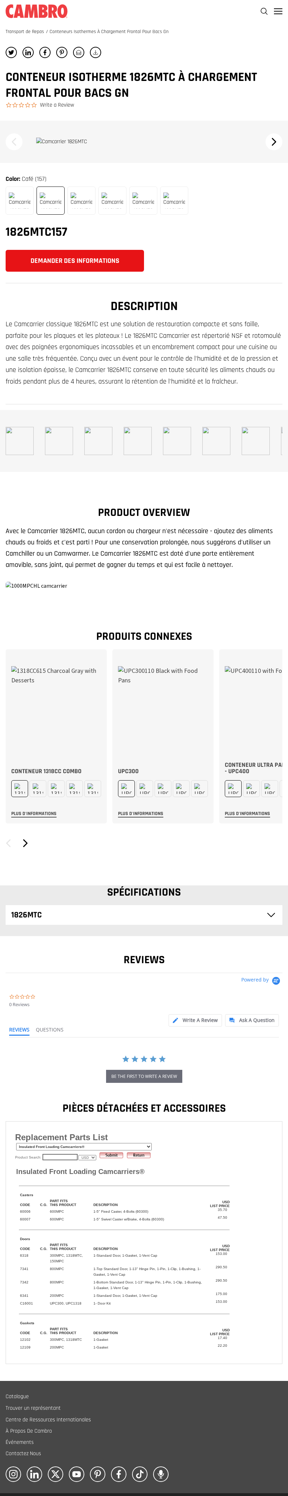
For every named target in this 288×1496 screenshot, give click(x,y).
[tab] (195, 1020)
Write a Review (57, 105)
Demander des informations (75, 260)
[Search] (264, 11)
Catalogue (17, 1396)
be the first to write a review (144, 1076)
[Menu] (278, 11)
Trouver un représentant (33, 1408)
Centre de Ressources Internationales (48, 1420)
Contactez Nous (23, 1453)
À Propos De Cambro (29, 1431)
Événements (20, 1442)
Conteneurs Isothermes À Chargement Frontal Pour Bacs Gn (109, 32)
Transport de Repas (25, 32)
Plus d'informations (34, 813)
